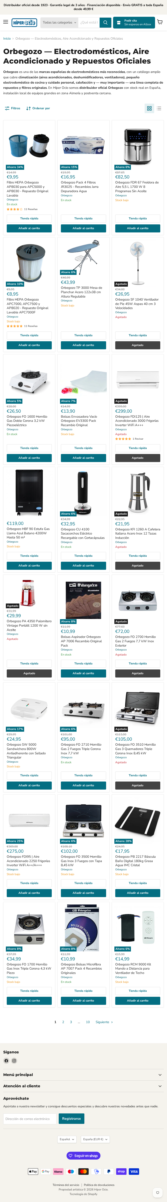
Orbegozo (12, 199)
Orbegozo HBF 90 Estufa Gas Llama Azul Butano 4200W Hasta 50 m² (28, 533)
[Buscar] (105, 23)
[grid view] (149, 108)
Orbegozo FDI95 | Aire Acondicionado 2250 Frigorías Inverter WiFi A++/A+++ (28, 860)
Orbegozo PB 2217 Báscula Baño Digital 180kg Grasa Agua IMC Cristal (135, 860)
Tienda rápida (29, 218)
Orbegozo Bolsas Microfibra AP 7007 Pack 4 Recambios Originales (81, 968)
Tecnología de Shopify (83, 1194)
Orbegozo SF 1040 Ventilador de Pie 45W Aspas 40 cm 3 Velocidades (137, 303)
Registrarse (71, 1118)
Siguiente (103, 1022)
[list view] (159, 108)
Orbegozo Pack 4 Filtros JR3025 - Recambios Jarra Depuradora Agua (80, 186)
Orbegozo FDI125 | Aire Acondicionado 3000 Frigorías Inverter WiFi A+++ (137, 420)
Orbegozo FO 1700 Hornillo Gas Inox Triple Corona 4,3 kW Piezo (29, 968)
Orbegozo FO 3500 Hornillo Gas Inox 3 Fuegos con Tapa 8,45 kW (81, 860)
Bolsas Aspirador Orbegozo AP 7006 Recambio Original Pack (81, 641)
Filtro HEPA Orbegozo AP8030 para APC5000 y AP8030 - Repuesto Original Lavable (27, 188)
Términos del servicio (66, 1185)
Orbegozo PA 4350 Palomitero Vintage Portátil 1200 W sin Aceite (29, 625)
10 (88, 1022)
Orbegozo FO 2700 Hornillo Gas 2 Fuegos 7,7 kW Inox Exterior (135, 641)
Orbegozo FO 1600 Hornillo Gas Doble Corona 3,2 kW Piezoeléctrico (27, 420)
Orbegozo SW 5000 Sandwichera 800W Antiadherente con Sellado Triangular (26, 751)
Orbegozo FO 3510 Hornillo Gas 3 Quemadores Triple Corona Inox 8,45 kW (135, 748)
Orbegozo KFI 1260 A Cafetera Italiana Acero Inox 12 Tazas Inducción (137, 533)
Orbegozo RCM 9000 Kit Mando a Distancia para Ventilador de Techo (133, 968)
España (93, 1139)
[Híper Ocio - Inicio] (24, 22)
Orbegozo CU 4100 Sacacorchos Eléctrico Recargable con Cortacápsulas (83, 533)
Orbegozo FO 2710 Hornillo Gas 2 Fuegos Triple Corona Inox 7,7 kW (81, 748)
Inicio (7, 38)
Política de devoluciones (99, 1185)
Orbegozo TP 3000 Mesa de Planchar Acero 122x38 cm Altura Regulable (81, 292)
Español (65, 1139)
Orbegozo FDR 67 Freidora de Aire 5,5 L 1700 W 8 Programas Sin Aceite (137, 186)
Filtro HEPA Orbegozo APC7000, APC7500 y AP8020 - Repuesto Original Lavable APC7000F (27, 305)
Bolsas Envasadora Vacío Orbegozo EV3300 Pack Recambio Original (79, 420)
